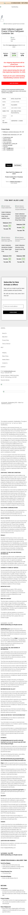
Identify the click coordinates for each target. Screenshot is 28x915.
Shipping (4, 352)
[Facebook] (3, 407)
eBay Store (4, 336)
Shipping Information (15, 181)
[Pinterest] (3, 416)
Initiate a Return (5, 359)
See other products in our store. (14, 46)
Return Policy (5, 356)
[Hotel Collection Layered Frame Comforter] (14, 23)
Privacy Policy (5, 340)
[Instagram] (3, 412)
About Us (4, 333)
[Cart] (2, 20)
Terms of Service (6, 343)
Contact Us (4, 363)
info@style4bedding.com (10, 371)
